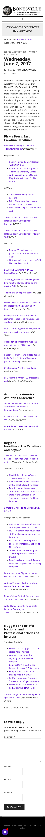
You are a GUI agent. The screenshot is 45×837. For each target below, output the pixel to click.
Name (7, 766)
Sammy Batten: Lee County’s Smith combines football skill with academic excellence (21, 319)
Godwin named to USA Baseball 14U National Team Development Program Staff (22, 233)
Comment (9, 736)
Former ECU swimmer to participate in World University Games (23, 253)
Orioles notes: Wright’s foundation (20, 368)
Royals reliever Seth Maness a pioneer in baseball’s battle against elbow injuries (22, 305)
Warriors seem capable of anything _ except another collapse (21, 658)
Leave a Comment (11, 73)
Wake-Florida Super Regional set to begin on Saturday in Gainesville (20, 609)
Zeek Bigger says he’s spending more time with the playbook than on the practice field (21, 283)
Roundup (25, 707)
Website (8, 792)
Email (7, 779)
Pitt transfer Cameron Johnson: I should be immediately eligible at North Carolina (24, 543)
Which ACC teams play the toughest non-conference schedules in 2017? (21, 586)
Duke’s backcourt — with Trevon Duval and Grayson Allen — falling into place (25, 563)
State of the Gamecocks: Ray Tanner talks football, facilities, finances (23, 498)
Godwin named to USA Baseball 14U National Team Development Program (21, 220)
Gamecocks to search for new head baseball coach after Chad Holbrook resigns (21, 458)
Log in (32, 825)
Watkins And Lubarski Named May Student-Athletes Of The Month (23, 178)
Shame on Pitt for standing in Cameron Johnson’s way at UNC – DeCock (24, 553)
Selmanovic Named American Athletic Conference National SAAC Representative (21, 406)
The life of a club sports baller (18, 292)
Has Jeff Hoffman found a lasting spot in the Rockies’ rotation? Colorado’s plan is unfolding (22, 358)
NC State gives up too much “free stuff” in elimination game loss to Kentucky (24, 534)
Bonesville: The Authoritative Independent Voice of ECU (22, 10)
